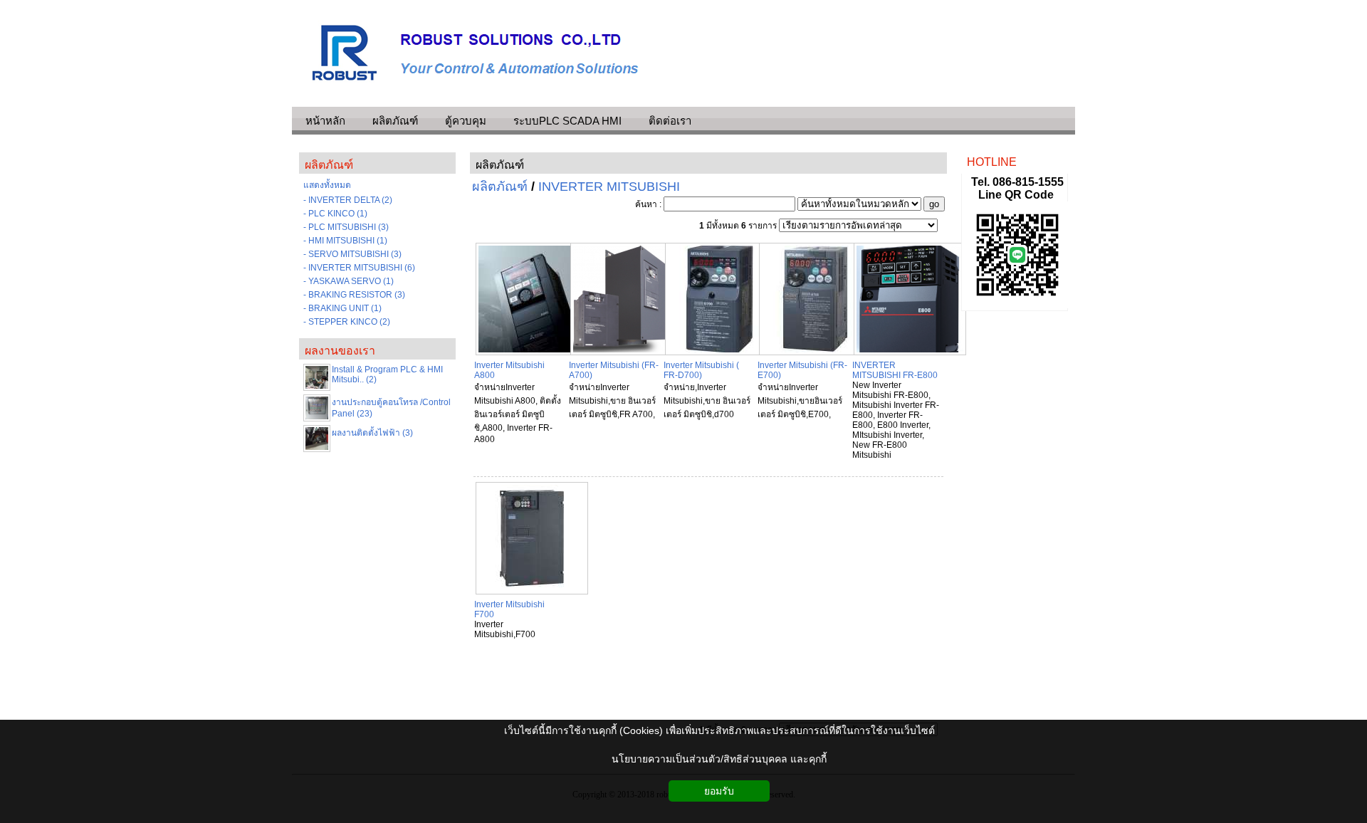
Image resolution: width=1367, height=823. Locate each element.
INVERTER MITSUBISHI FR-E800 (895, 370)
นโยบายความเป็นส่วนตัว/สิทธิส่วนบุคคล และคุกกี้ (719, 759)
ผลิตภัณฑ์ (500, 165)
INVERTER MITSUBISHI (609, 186)
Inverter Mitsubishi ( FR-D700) (701, 370)
